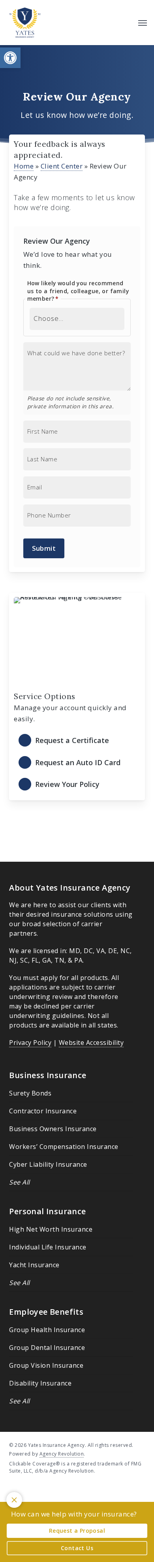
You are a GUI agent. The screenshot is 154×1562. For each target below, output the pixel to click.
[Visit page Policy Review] (77, 785)
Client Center (62, 166)
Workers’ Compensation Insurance (63, 1146)
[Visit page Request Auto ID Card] (77, 763)
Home (24, 166)
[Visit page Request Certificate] (77, 741)
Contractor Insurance (43, 1111)
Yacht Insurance (34, 1265)
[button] (10, 57)
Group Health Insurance (47, 1329)
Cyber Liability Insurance (48, 1164)
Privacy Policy (30, 1042)
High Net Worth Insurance (50, 1229)
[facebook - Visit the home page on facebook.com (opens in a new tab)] (12, 1489)
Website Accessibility (91, 1042)
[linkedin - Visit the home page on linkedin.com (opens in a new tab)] (27, 1489)
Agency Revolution (61, 1453)
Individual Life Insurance (47, 1247)
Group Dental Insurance (47, 1347)
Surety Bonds (30, 1093)
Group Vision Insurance (46, 1365)
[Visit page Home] (25, 22)
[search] (126, 22)
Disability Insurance (40, 1383)
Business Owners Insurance (53, 1128)
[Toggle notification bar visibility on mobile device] (14, 1500)
